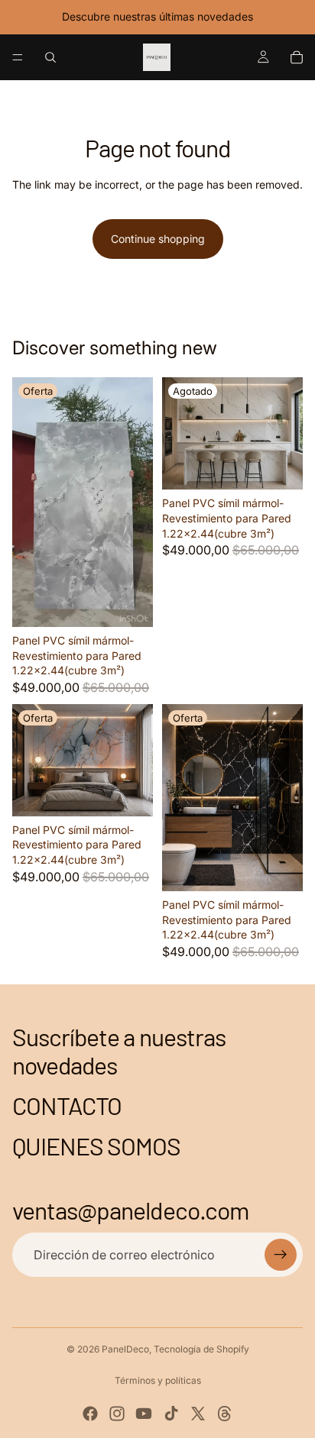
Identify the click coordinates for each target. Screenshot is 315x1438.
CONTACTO (67, 1105)
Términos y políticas (158, 1380)
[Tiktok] (171, 1413)
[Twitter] (198, 1413)
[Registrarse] (281, 1255)
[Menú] (17, 57)
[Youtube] (144, 1413)
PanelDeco (125, 1349)
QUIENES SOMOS (96, 1145)
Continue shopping (158, 238)
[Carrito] (296, 57)
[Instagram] (117, 1413)
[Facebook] (90, 1413)
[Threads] (225, 1413)
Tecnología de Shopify (201, 1349)
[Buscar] (50, 57)
